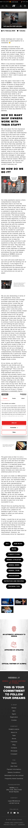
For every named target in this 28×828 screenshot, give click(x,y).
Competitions (14, 554)
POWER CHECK (14, 729)
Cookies (14, 720)
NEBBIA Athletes (14, 559)
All (7, 543)
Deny (14, 432)
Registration (14, 717)
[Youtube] (15, 813)
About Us (14, 732)
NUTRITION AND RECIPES (14, 581)
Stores (14, 738)
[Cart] (24, 5)
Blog (14, 549)
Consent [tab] (5, 398)
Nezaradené (14, 575)
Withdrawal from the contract (14, 775)
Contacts (14, 748)
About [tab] (23, 398)
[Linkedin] (18, 813)
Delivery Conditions (14, 772)
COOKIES (21, 824)
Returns (14, 763)
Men (14, 711)
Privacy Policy (10, 824)
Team (14, 735)
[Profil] (20, 5)
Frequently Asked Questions (14, 778)
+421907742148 (14, 803)
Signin (14, 714)
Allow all (14, 422)
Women (14, 708)
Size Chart (14, 766)
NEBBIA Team (14, 570)
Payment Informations (14, 769)
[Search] (6, 5)
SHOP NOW (14, 2)
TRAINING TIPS (14, 586)
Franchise (14, 741)
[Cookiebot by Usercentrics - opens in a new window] (20, 394)
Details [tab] (14, 398)
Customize (13, 427)
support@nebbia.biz (14, 801)
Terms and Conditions (14, 822)
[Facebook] (8, 813)
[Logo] (14, 6)
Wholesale (14, 751)
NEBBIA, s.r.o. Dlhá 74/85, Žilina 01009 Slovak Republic (14, 790)
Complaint (14, 754)
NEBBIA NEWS (14, 565)
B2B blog (18, 543)
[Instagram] (11, 813)
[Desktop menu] (3, 5)
